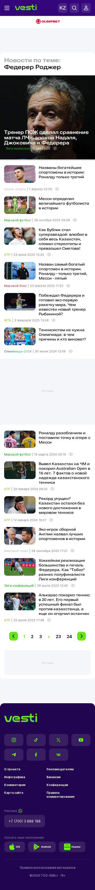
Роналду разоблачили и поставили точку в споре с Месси (64, 438)
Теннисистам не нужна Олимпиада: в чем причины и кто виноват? (62, 334)
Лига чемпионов (18, 148)
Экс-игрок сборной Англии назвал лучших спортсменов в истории (62, 534)
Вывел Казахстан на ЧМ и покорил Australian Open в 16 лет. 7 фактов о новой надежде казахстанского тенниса (64, 473)
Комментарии (14, 785)
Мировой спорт (16, 551)
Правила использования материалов (48, 867)
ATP (7, 255)
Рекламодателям (60, 769)
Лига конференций (19, 585)
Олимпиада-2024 (18, 351)
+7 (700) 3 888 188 (25, 821)
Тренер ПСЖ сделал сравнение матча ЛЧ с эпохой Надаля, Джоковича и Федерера (46, 138)
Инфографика (14, 777)
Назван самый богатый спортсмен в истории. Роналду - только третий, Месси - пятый (63, 271)
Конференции (57, 785)
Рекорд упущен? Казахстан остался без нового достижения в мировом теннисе (62, 505)
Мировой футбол (18, 220)
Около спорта (15, 189)
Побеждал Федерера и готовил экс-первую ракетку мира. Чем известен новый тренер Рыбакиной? (62, 304)
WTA (8, 320)
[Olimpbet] (47, 22)
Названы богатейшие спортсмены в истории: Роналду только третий (62, 172)
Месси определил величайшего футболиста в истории (64, 203)
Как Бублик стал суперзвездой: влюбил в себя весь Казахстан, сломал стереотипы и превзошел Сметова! (63, 239)
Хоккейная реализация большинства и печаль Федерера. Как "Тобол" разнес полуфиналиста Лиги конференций (62, 569)
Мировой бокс (16, 286)
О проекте (12, 769)
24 (69, 636)
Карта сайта (13, 793)
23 (58, 636)
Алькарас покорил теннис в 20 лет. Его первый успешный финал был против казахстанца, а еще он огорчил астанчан (64, 604)
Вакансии (53, 777)
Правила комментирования (60, 794)
